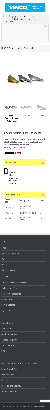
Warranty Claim (8, 270)
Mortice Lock (6, 380)
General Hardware (9, 339)
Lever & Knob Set (9, 369)
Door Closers (7, 323)
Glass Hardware (8, 345)
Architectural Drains (10, 288)
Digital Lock (6, 310)
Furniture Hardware (10, 334)
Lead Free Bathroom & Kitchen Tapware (19, 363)
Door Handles (7, 328)
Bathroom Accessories (11, 293)
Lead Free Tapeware (10, 253)
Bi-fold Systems (8, 299)
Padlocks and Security (11, 385)
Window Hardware (9, 391)
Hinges (4, 350)
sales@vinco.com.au (21, 19)
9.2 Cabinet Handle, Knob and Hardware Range (12, 176)
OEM (3, 258)
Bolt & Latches (8, 304)
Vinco (10, 21)
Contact (4, 264)
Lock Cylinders (7, 374)
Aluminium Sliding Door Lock (13, 282)
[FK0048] (25, 78)
